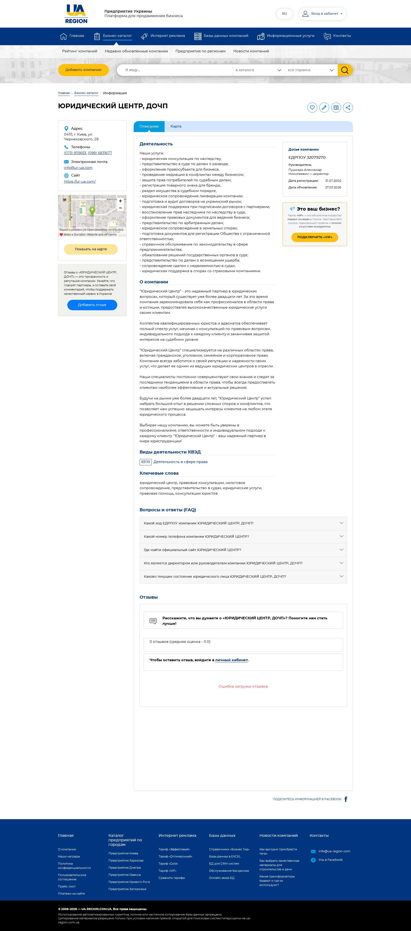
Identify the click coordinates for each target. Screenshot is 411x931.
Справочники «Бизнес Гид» (229, 849)
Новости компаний (251, 51)
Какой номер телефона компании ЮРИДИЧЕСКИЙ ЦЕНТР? (196, 536)
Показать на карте (91, 249)
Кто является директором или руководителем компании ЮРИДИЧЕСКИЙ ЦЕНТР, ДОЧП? (223, 563)
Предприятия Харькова (125, 860)
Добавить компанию (83, 70)
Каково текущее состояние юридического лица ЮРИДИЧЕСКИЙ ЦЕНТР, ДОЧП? (215, 576)
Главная (76, 36)
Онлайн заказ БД (222, 878)
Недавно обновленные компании (136, 51)
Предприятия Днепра (124, 867)
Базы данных (222, 835)
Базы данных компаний (226, 36)
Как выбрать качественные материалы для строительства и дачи (279, 865)
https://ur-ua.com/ (80, 181)
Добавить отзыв (92, 305)
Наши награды (69, 856)
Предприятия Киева (123, 853)
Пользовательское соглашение (72, 877)
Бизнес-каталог (117, 36)
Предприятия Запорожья (127, 889)
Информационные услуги (290, 36)
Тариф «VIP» (167, 870)
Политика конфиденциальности (74, 865)
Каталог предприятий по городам (125, 840)
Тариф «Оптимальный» (175, 856)
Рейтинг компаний (79, 51)
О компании (67, 849)
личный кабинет (231, 660)
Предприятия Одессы (124, 874)
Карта (176, 126)
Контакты (342, 36)
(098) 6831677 (100, 153)
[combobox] (311, 70)
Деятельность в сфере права (174, 462)
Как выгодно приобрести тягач (278, 851)
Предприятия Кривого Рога (129, 882)
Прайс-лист (67, 886)
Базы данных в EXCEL (225, 856)
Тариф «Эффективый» (174, 849)
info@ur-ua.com (78, 168)
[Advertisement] (243, 746)
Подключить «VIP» (314, 237)
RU (284, 13)
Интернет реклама (168, 36)
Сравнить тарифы (172, 878)
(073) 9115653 (75, 153)
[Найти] (345, 70)
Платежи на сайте (71, 893)
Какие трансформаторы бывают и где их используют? (277, 881)
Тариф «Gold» (168, 863)
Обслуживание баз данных (229, 870)
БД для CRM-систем (224, 863)
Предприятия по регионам (201, 51)
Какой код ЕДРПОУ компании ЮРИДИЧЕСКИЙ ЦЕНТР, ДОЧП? (199, 523)
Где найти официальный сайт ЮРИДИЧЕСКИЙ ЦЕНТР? (192, 550)
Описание (149, 126)
